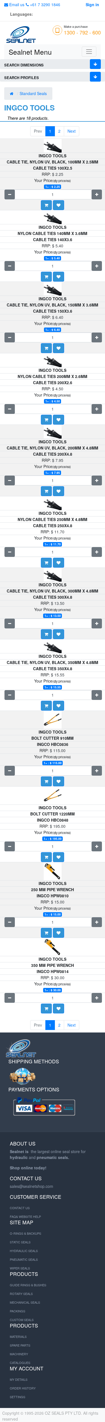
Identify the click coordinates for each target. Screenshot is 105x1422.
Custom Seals (22, 1319)
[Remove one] (9, 194)
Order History (23, 1388)
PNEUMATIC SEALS (24, 1259)
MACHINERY (19, 1354)
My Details (18, 1379)
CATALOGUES (20, 1362)
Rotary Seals (21, 1293)
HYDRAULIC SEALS (24, 1250)
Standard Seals (34, 93)
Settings (17, 1397)
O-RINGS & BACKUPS (25, 1233)
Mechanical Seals (25, 1302)
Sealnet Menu (30, 52)
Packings (17, 1311)
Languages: (21, 14)
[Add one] (97, 194)
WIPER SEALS (20, 1268)
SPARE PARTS (20, 1345)
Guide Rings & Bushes (28, 1285)
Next (71, 131)
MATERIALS (18, 1336)
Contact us (20, 1208)
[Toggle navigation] (89, 52)
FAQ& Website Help (25, 1216)
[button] (58, 205)
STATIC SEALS (20, 1242)
